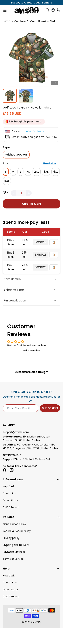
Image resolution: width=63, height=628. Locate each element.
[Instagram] (11, 470)
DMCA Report (11, 507)
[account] (53, 10)
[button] (13, 193)
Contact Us (10, 493)
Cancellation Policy (14, 524)
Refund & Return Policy (17, 531)
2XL (36, 172)
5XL (6, 181)
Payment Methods (14, 552)
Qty (5, 192)
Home (6, 21)
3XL (46, 172)
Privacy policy (11, 538)
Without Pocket (16, 155)
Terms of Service (13, 559)
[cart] (58, 10)
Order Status (10, 500)
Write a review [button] (31, 350)
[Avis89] (26, 11)
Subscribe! (50, 408)
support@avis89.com (16, 432)
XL (28, 172)
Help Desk (9, 486)
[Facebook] (4, 470)
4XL (55, 172)
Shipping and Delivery (16, 545)
